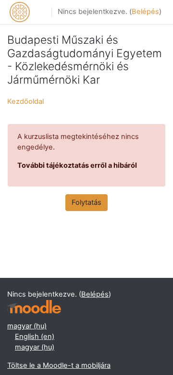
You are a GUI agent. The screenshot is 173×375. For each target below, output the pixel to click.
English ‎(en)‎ (34, 336)
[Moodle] (34, 307)
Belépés (145, 11)
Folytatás (86, 202)
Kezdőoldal (25, 101)
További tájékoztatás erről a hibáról (77, 165)
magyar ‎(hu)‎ (27, 326)
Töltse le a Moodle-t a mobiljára (59, 365)
